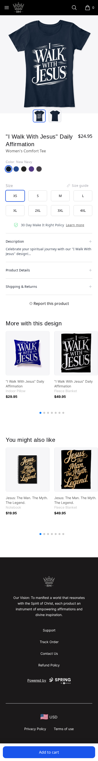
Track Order (49, 642)
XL (15, 210)
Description (15, 241)
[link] (27, 353)
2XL (37, 210)
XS (15, 195)
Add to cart (49, 752)
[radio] (15, 195)
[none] (77, 185)
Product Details (18, 270)
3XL (60, 210)
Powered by (36, 680)
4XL (83, 210)
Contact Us (49, 653)
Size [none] (9, 185)
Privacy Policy (35, 729)
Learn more (75, 225)
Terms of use (64, 729)
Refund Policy (49, 665)
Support (49, 630)
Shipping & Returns (21, 286)
